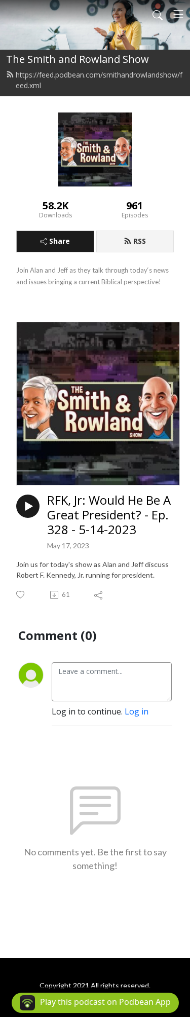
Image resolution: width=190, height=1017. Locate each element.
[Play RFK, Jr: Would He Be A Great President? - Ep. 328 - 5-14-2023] (28, 506)
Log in (136, 711)
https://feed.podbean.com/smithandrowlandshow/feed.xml (99, 80)
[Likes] (21, 594)
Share (59, 241)
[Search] (157, 14)
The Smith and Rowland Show (77, 59)
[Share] (99, 594)
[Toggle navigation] (178, 14)
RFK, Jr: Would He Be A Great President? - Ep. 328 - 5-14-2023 (109, 515)
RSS (139, 241)
